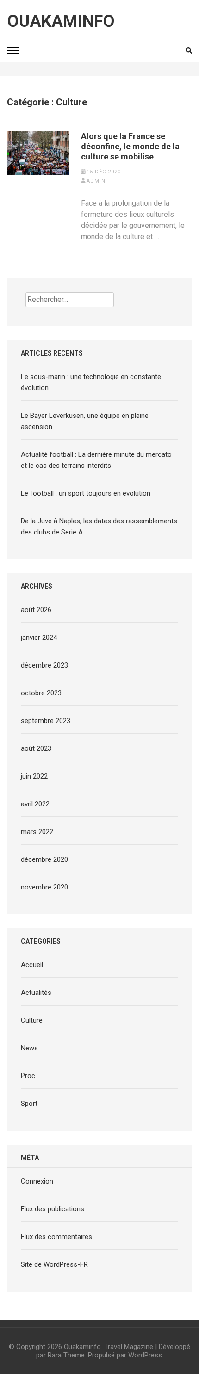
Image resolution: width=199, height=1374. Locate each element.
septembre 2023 (45, 721)
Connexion (37, 1181)
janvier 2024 (39, 637)
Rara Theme (66, 1355)
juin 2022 (34, 776)
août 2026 (36, 610)
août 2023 (36, 748)
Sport (29, 1103)
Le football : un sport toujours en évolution (85, 493)
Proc (28, 1076)
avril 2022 (35, 804)
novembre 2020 (44, 887)
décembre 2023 (44, 665)
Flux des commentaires (56, 1237)
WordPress (145, 1355)
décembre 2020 (44, 859)
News (29, 1048)
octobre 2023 (41, 693)
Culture (32, 1020)
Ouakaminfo (61, 21)
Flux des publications (52, 1209)
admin (96, 181)
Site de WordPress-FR (54, 1264)
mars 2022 (37, 832)
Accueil (32, 965)
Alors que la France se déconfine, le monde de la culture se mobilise (130, 146)
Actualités (36, 992)
